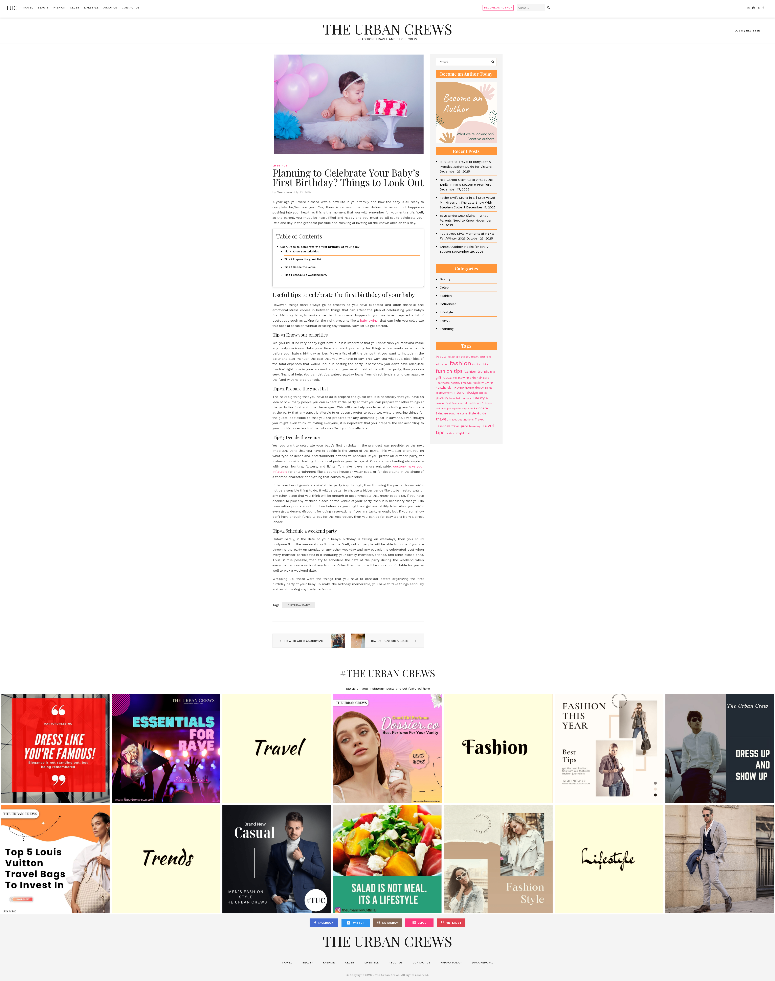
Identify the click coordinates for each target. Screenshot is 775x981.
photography (454, 408)
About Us (110, 7)
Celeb (74, 7)
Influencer (448, 304)
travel (442, 418)
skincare (481, 408)
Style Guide (477, 413)
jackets (483, 393)
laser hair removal (460, 398)
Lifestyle (91, 7)
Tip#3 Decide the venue (300, 267)
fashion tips (449, 371)
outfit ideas (484, 403)
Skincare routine (447, 413)
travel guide (459, 426)
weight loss (463, 433)
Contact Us (130, 7)
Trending (447, 329)
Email (422, 922)
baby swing (369, 320)
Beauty (43, 7)
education (442, 364)
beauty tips (453, 357)
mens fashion (446, 403)
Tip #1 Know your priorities (301, 251)
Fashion (59, 7)
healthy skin (444, 387)
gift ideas (444, 377)
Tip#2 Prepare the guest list (302, 259)
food (492, 372)
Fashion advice (480, 364)
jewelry (442, 398)
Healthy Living (483, 383)
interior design (465, 392)
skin (470, 408)
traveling (474, 426)
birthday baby (298, 605)
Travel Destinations (461, 419)
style (463, 413)
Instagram (389, 922)
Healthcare (443, 382)
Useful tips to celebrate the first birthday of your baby (319, 247)
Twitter (357, 922)
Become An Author (498, 7)
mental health (467, 403)
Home (459, 387)
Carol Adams (284, 192)
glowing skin (467, 378)
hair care (483, 378)
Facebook (325, 922)
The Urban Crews (387, 28)
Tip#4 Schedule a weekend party (305, 274)
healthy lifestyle (461, 382)
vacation (450, 433)
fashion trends (476, 371)
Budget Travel (470, 356)
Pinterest (453, 922)
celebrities (485, 357)
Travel (27, 7)
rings (464, 408)
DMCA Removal (482, 962)
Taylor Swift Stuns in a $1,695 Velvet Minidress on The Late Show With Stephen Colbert (467, 202)
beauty (441, 356)
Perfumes (441, 408)
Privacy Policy (451, 962)
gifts (455, 378)
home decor (474, 387)
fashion (460, 363)
